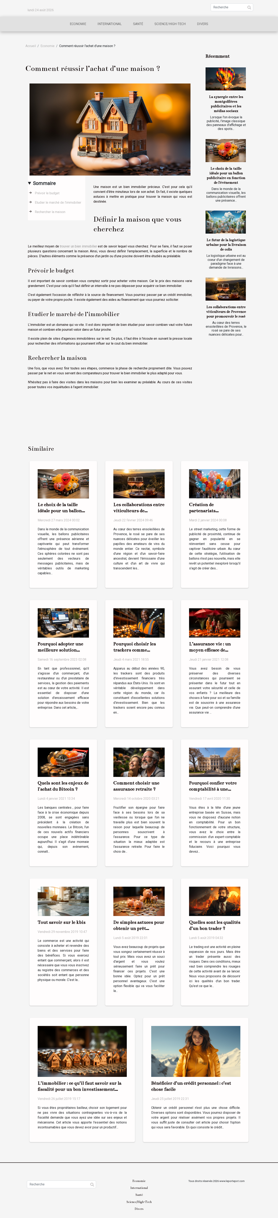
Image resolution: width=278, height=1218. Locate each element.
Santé (138, 24)
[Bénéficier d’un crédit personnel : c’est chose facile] (195, 1051)
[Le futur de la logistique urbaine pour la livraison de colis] (226, 222)
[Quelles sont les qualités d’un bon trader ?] (214, 901)
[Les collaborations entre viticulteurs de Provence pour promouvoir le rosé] (226, 289)
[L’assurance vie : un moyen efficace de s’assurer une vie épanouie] (214, 623)
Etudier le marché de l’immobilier (58, 202)
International (109, 24)
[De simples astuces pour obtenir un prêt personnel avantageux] (139, 901)
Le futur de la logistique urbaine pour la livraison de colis (226, 245)
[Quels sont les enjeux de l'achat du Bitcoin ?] (63, 762)
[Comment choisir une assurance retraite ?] (139, 762)
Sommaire (44, 183)
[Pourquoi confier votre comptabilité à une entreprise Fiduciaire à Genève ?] (214, 762)
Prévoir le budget (47, 193)
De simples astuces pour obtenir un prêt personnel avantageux (138, 928)
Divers (202, 24)
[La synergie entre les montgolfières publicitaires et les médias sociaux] (226, 78)
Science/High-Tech (170, 24)
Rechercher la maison (50, 212)
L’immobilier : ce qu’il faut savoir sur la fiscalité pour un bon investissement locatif (79, 1089)
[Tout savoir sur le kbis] (63, 901)
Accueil (30, 46)
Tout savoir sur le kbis (61, 922)
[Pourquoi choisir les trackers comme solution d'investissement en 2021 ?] (139, 623)
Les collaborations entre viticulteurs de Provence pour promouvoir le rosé (226, 312)
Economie (78, 24)
